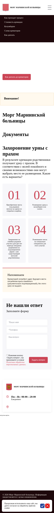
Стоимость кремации (13, 22)
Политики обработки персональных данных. (16, 363)
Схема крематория (12, 31)
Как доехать (9, 35)
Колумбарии (9, 26)
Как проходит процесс (13, 18)
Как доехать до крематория (16, 77)
